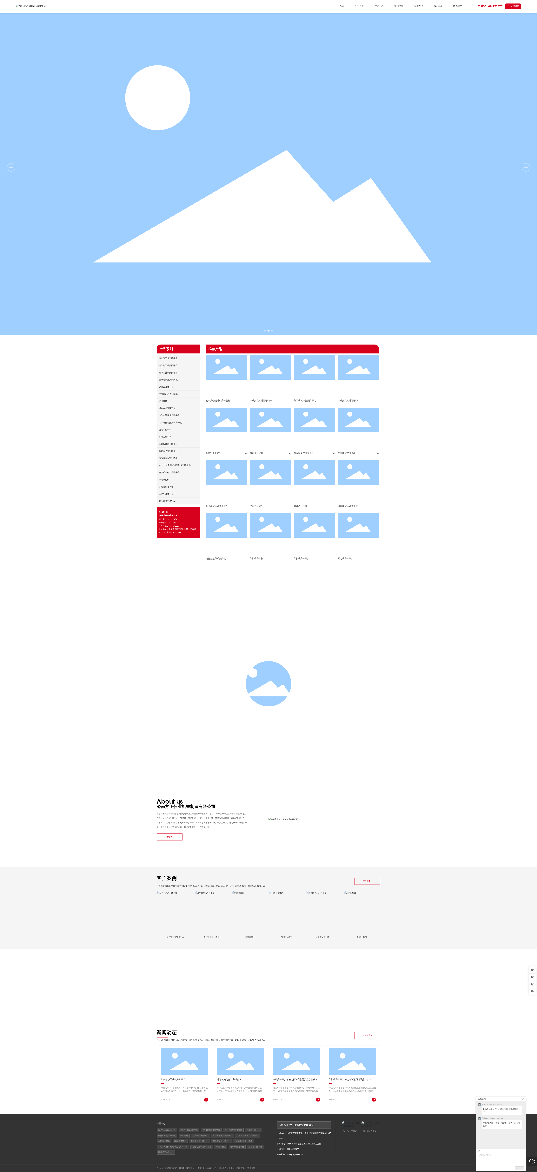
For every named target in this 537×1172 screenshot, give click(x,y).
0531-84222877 (492, 6)
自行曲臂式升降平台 (348, 506)
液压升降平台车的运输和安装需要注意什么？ (295, 1079)
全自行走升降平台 (215, 453)
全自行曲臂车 (256, 506)
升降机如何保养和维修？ (229, 1079)
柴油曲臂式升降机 (347, 453)
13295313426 (172, 519)
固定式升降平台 (345, 558)
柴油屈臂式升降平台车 (217, 506)
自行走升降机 (256, 453)
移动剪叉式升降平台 (348, 400)
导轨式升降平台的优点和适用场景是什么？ (350, 1079)
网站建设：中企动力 (227, 1168)
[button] (526, 167)
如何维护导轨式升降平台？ (174, 1079)
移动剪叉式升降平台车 (261, 400)
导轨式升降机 (256, 558)
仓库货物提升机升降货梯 (218, 400)
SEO (243, 1168)
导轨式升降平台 (301, 558)
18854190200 (309, 1144)
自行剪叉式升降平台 (304, 453)
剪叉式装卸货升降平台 (305, 400)
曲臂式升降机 (300, 506)
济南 (238, 1168)
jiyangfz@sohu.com (168, 515)
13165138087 (172, 523)
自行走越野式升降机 (216, 558)
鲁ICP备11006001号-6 (206, 1168)
